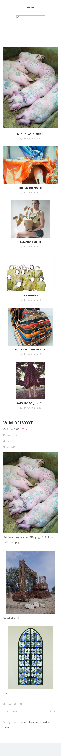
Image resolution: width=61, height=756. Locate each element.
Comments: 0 (35, 138)
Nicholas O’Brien (30, 134)
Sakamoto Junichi (30, 403)
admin (25, 138)
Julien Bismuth (30, 187)
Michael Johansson (30, 349)
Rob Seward (11, 711)
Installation (12, 434)
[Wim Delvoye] (30, 532)
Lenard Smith (30, 241)
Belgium (11, 446)
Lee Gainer (30, 295)
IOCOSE (52, 711)
